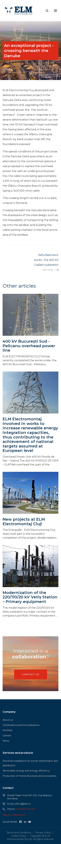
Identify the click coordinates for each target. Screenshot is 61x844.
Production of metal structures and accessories (29, 775)
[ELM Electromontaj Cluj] (18, 11)
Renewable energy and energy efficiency (26, 770)
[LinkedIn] (25, 821)
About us (8, 719)
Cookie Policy (18, 835)
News (6, 740)
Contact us (30, 674)
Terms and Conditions (19, 832)
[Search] (47, 11)
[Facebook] (20, 821)
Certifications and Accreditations (21, 725)
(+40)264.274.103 (25, 809)
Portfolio (7, 730)
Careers (7, 735)
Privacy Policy (43, 832)
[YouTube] (29, 821)
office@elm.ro (23, 803)
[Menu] (55, 11)
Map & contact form (14, 814)
